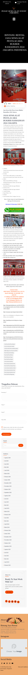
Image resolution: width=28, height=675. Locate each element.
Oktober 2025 (7, 489)
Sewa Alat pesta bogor (8, 357)
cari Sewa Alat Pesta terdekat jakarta (11, 348)
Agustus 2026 (7, 457)
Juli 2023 (6, 552)
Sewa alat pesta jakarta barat (9, 363)
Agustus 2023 (7, 549)
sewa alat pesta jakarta (8, 361)
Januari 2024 (7, 533)
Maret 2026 (6, 473)
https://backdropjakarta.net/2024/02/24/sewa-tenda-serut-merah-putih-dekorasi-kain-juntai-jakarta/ (13, 338)
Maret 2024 (6, 527)
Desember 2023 (7, 536)
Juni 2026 (6, 464)
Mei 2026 (6, 467)
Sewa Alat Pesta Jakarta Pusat (9, 365)
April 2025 (6, 508)
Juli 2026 (6, 460)
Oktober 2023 (7, 543)
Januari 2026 (7, 479)
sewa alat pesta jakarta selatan (10, 367)
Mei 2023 (6, 558)
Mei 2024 (6, 521)
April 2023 (6, 562)
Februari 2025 (7, 514)
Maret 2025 (6, 511)
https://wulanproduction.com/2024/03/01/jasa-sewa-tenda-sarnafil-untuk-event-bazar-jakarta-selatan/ (13, 332)
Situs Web (3, 419)
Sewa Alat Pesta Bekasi (8, 354)
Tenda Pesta (13, 106)
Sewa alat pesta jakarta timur (9, 370)
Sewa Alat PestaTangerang (9, 374)
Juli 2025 (6, 498)
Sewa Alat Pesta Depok (8, 359)
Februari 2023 (7, 565)
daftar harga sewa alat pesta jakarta (10, 350)
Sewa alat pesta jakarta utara (9, 372)
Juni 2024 (6, 517)
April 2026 (6, 470)
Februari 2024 (7, 530)
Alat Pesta (8, 106)
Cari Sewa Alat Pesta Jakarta (9, 344)
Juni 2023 (6, 555)
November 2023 (7, 539)
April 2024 (6, 524)
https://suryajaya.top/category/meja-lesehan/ (12, 312)
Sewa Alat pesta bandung (9, 352)
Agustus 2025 (7, 495)
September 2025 (7, 492)
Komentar (4, 392)
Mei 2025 (6, 505)
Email (3, 412)
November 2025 (7, 486)
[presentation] (2, 648)
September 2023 (7, 546)
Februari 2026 (7, 476)
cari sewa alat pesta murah (9, 346)
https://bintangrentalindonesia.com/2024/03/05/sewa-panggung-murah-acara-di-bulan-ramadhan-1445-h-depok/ (14, 307)
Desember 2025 (7, 483)
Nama (3, 404)
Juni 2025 (6, 502)
